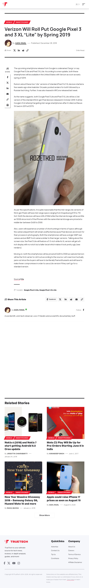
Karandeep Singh (56, 453)
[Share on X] (14, 50)
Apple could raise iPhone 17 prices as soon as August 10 (64, 498)
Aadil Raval (20, 43)
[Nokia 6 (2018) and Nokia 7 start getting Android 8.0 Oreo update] (23, 423)
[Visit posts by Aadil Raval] (7, 310)
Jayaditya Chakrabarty (17, 453)
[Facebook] (83, 310)
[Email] (7, 94)
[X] (9, 563)
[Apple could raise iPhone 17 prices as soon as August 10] (65, 477)
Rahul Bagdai (13, 508)
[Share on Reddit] (23, 50)
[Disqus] (44, 355)
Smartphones (22, 22)
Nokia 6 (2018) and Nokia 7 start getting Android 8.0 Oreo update (21, 446)
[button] (84, 4)
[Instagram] (19, 563)
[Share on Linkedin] (19, 50)
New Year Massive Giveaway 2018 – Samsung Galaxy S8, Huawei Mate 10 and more (22, 500)
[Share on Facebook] (7, 77)
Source (17, 279)
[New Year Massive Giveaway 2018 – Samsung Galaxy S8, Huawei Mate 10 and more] (23, 477)
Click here (70, 579)
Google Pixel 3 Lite (31, 290)
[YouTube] (14, 563)
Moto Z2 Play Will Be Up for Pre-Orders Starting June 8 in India (65, 446)
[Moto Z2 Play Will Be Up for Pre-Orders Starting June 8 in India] (65, 423)
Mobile (9, 22)
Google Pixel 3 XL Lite (47, 290)
